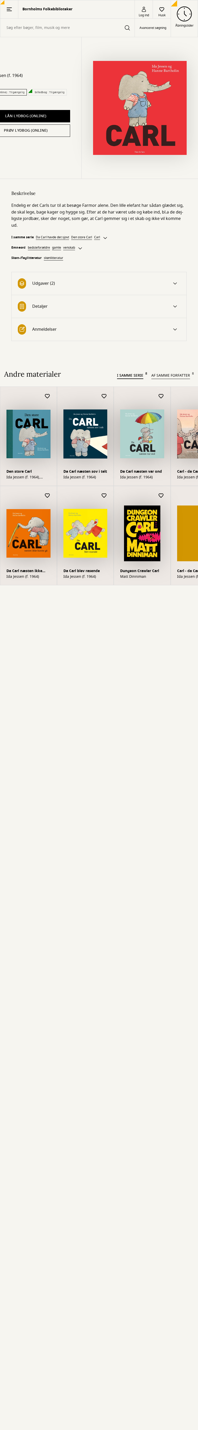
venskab (69, 247)
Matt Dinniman (133, 577)
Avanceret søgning (152, 28)
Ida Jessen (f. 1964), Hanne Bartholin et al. (25, 477)
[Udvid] (105, 238)
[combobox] (67, 28)
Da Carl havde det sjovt (52, 237)
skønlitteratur (53, 258)
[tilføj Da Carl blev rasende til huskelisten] (104, 495)
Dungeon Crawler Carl (139, 571)
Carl (97, 237)
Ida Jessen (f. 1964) (79, 477)
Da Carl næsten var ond (141, 471)
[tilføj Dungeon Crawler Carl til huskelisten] (161, 495)
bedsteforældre (39, 247)
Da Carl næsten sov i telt (85, 471)
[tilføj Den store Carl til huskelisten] (47, 396)
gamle (56, 247)
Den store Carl (81, 237)
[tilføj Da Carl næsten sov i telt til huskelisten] (104, 396)
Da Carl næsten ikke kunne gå (24, 571)
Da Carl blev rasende (81, 571)
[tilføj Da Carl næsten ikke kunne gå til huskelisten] (47, 495)
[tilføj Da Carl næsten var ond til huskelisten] (161, 396)
